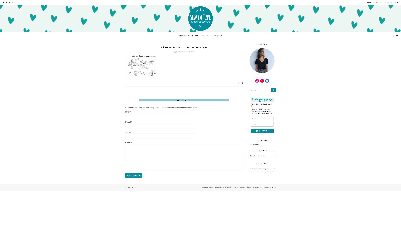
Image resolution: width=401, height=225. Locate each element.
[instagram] (10, 3)
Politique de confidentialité (222, 187)
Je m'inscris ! (262, 130)
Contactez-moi (257, 187)
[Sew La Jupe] (200, 18)
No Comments (189, 52)
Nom (128, 112)
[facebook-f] (3, 3)
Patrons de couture (188, 35)
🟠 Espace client (382, 3)
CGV (233, 187)
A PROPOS (216, 35)
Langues (370, 3)
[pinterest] (7, 3)
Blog (204, 35)
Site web (129, 132)
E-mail (128, 122)
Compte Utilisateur (246, 187)
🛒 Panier (394, 3)
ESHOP (237, 187)
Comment (129, 142)
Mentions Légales (207, 187)
